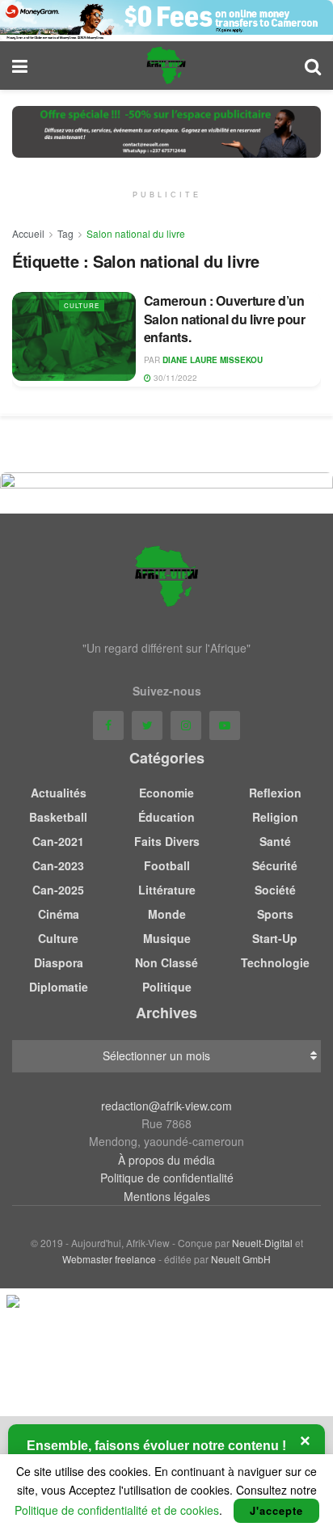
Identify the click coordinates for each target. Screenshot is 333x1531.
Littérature (167, 890)
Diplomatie (58, 987)
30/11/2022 (174, 377)
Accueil (28, 233)
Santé (275, 841)
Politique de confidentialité (167, 1177)
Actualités (58, 793)
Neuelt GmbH (241, 1259)
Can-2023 (58, 865)
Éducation (166, 817)
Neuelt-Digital (262, 1243)
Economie (166, 793)
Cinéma (58, 914)
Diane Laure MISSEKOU (212, 360)
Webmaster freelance (109, 1259)
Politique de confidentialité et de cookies (117, 1510)
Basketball (58, 817)
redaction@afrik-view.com (166, 1105)
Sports (275, 914)
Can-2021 (58, 841)
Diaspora (58, 962)
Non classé (166, 962)
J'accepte (276, 1510)
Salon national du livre (135, 233)
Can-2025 (58, 890)
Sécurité (274, 865)
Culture (81, 305)
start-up (274, 938)
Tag (65, 233)
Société (275, 890)
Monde (167, 914)
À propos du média (166, 1160)
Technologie (275, 962)
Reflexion (275, 793)
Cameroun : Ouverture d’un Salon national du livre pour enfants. (225, 318)
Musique (167, 938)
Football (167, 865)
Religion (275, 817)
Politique (167, 987)
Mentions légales (167, 1196)
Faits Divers (167, 841)
